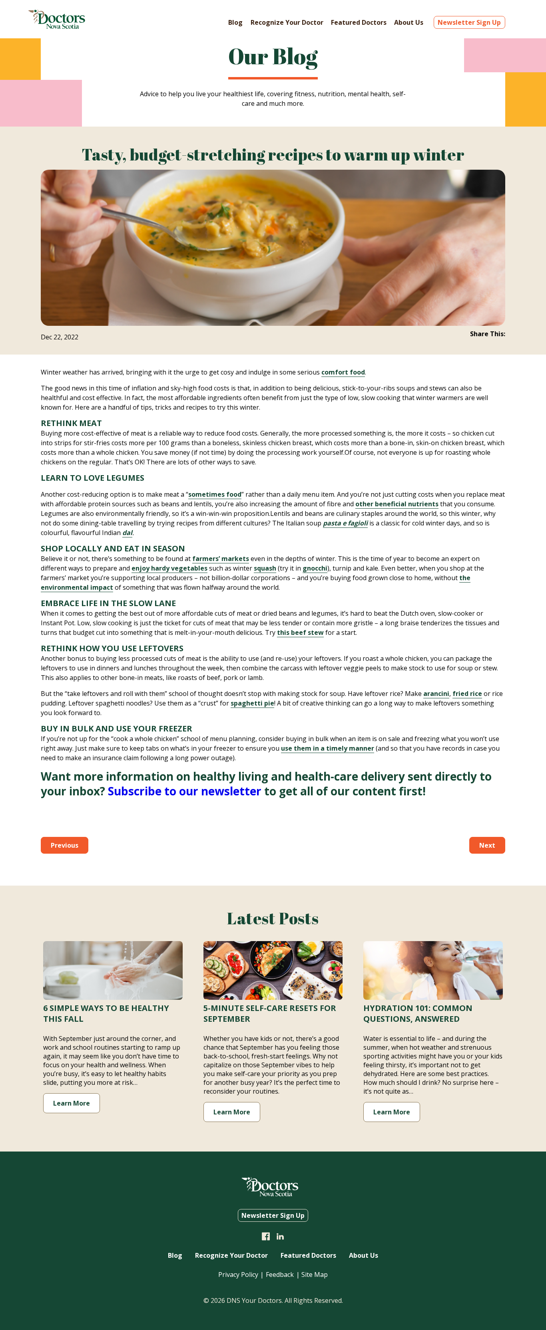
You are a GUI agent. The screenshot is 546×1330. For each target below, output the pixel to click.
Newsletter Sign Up (469, 22)
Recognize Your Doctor (287, 22)
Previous (64, 845)
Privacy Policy (238, 1274)
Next (487, 845)
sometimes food (214, 494)
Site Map (314, 1274)
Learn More (71, 1103)
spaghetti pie (252, 703)
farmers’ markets (220, 558)
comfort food (343, 372)
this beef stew (300, 632)
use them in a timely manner (327, 748)
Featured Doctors (359, 22)
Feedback (280, 1274)
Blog (235, 22)
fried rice (467, 693)
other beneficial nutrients (396, 503)
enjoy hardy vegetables (169, 568)
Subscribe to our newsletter (184, 791)
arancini (436, 693)
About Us (408, 22)
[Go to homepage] (57, 26)
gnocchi (315, 568)
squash (265, 568)
